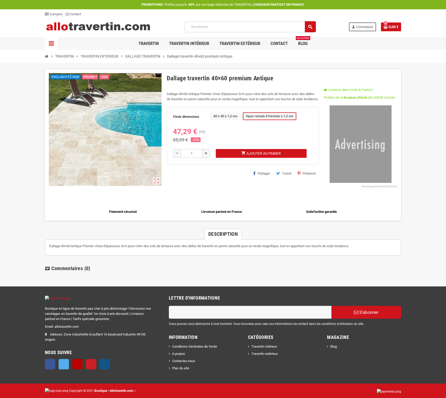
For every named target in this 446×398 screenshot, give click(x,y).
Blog (333, 346)
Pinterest (309, 173)
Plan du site (180, 368)
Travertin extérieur (264, 354)
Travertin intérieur (264, 346)
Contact (75, 14)
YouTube (77, 364)
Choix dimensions (186, 117)
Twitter (64, 364)
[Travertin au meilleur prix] (98, 26)
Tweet (286, 173)
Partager (264, 173)
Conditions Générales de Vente (194, 346)
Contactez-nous (183, 361)
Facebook (50, 364)
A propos (55, 14)
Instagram (105, 364)
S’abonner (368, 312)
